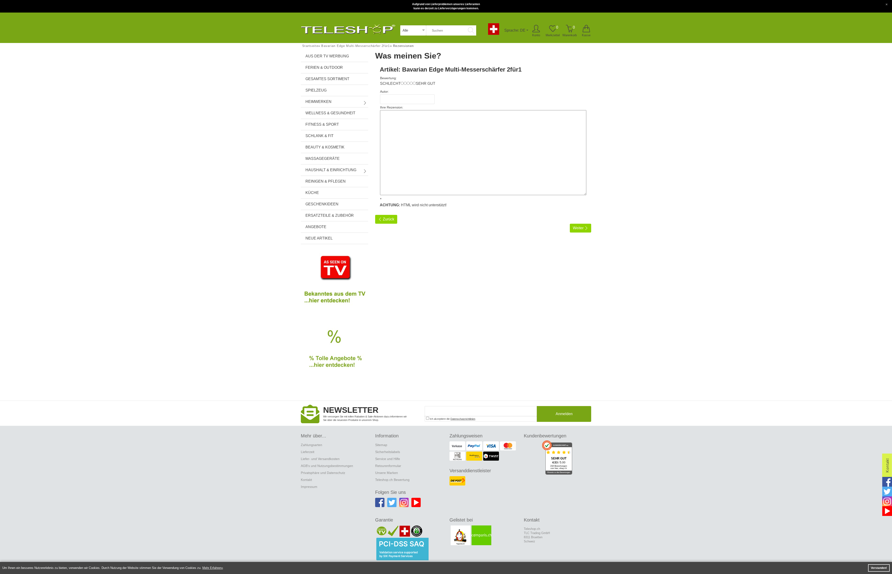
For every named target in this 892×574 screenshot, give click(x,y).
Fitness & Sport (322, 124)
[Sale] (334, 354)
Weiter (578, 228)
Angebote (315, 227)
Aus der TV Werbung (327, 56)
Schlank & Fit (319, 136)
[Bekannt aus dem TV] (334, 283)
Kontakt (306, 480)
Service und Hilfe (387, 459)
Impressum (309, 487)
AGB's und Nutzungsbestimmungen (327, 466)
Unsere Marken (386, 473)
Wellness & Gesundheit (330, 113)
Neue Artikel (319, 238)
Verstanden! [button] (879, 568)
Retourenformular (388, 466)
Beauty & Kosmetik (324, 147)
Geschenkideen (321, 204)
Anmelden (564, 414)
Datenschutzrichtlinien (462, 418)
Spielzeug (316, 90)
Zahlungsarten (311, 445)
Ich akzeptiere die (452, 418)
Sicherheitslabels (387, 452)
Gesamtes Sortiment (327, 79)
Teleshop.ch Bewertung (392, 480)
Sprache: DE (514, 30)
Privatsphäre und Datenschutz (323, 473)
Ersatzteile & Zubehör (329, 215)
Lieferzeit (307, 452)
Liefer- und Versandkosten (320, 459)
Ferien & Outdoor (324, 67)
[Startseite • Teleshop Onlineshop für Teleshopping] (348, 28)
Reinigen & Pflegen (325, 181)
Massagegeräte (322, 159)
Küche (312, 193)
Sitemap (381, 445)
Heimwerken (318, 102)
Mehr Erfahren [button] (211, 568)
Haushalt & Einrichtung (330, 170)
